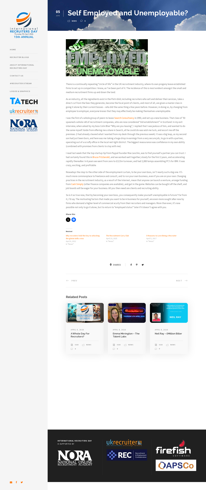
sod (77, 345)
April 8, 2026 (77, 330)
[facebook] (16, 482)
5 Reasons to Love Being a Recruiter (161, 235)
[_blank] (24, 112)
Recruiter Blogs (19, 57)
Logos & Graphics (20, 91)
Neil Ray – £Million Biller (168, 333)
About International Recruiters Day (22, 66)
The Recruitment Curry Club (117, 235)
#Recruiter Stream (21, 83)
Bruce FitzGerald (101, 157)
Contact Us (16, 76)
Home (13, 50)
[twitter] (22, 482)
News (74, 21)
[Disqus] (127, 393)
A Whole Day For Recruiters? (80, 335)
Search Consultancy (124, 117)
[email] (11, 482)
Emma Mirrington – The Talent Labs (126, 335)
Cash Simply (77, 184)
